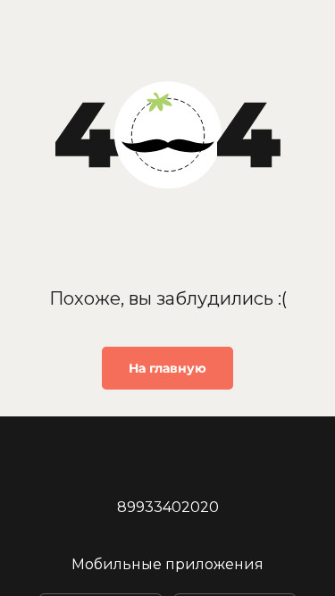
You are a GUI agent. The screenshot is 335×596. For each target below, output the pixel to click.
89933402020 (168, 507)
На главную (167, 368)
